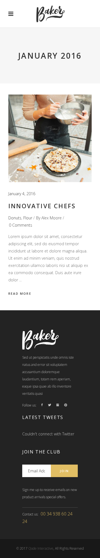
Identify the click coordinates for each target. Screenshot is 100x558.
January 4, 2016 (21, 193)
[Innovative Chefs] (50, 138)
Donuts (14, 217)
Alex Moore (51, 217)
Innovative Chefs (42, 206)
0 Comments (20, 225)
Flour (27, 217)
